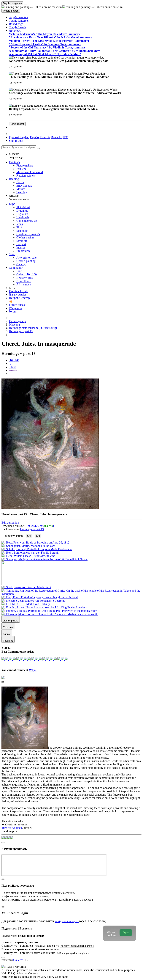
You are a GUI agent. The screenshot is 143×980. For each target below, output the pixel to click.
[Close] (38, 148)
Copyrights (61, 976)
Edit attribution (10, 522)
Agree (126, 932)
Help (4, 973)
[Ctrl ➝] (26, 587)
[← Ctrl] (44, 559)
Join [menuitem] (20, 140)
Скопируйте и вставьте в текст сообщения (28, 952)
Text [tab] (13, 367)
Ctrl (29, 536)
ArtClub (19, 197)
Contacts (33, 973)
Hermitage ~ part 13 (32, 529)
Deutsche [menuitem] (56, 137)
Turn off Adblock (11, 827)
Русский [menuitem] (14, 137)
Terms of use (29, 976)
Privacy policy (46, 976)
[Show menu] (25, 4)
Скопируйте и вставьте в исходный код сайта (30, 945)
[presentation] (75, 374)
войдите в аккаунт (67, 921)
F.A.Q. (12, 973)
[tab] (14, 360)
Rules (17, 976)
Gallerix (18, 960)
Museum (16, 155)
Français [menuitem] (45, 137)
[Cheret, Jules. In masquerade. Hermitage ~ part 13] (50, 508)
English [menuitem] (24, 137)
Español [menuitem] (34, 137)
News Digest (17, 123)
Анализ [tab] (13, 370)
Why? (32, 670)
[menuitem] (65, 137)
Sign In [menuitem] (13, 140)
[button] (18, 17)
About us (22, 973)
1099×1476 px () (39, 525)
